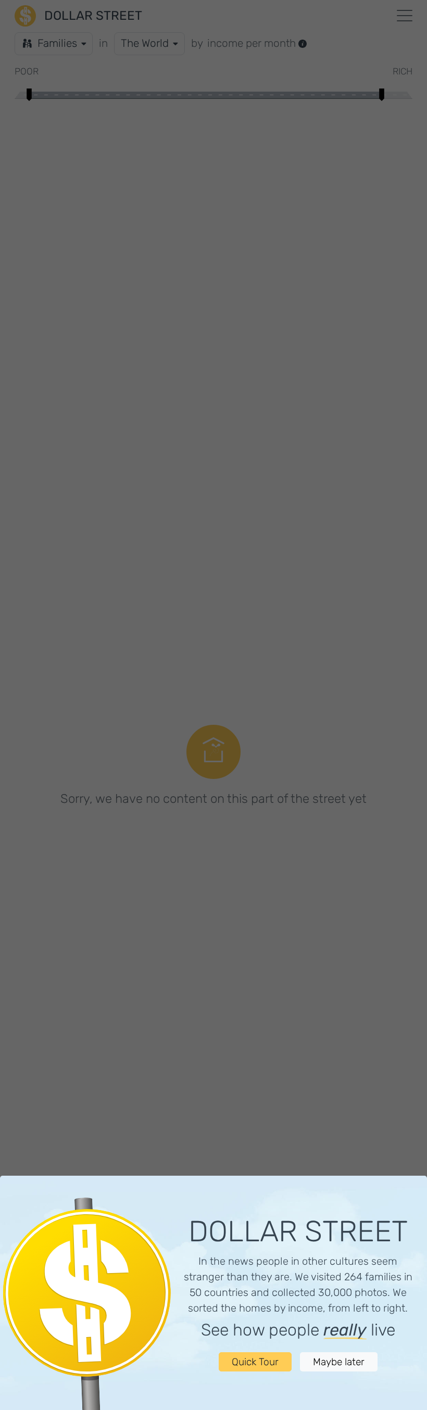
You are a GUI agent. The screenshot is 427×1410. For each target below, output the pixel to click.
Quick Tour (255, 1362)
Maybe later (339, 1362)
